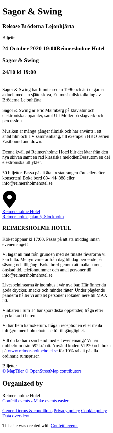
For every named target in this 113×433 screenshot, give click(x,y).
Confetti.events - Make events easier (35, 400)
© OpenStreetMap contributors (53, 371)
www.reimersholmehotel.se (33, 350)
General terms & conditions (27, 410)
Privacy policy (67, 410)
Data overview (15, 415)
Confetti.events (64, 425)
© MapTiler (13, 371)
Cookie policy (94, 410)
